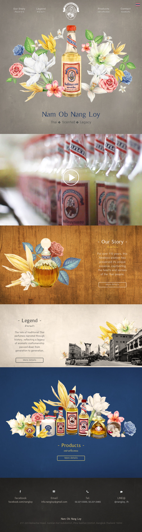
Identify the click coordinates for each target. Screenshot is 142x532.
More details (112, 284)
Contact (126, 10)
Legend (41, 10)
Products (104, 10)
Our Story (19, 10)
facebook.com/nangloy (20, 502)
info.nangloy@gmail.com (54, 502)
